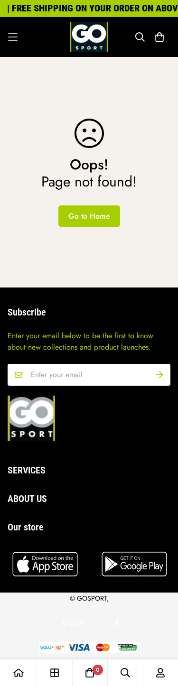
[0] (89, 672)
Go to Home (89, 216)
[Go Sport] (89, 37)
